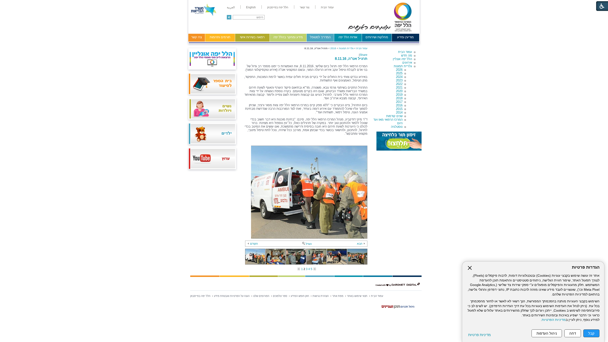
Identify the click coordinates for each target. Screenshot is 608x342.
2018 (399, 98)
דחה (572, 333)
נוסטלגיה (397, 126)
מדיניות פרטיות (479, 335)
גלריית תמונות (403, 66)
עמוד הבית (405, 52)
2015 (399, 109)
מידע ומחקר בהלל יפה (288, 37)
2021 (399, 87)
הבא (359, 243)
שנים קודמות (394, 116)
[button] (229, 17)
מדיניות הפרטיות (554, 320)
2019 (399, 94)
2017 (399, 102)
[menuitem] (327, 7)
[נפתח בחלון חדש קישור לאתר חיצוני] (399, 141)
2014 (399, 112)
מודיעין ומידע (405, 37)
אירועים (407, 62)
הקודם (254, 243)
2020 (399, 91)
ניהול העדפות (547, 333)
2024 (399, 77)
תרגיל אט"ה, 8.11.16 (351, 59)
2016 (399, 105)
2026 (399, 69)
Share (363, 55)
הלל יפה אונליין (402, 59)
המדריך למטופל (320, 37)
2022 (399, 84)
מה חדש (406, 55)
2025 (399, 73)
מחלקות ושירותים (377, 37)
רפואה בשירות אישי (252, 37)
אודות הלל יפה (347, 37)
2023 (399, 80)
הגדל (309, 244)
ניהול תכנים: (407, 306)
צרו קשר (196, 37)
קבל (591, 333)
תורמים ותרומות (220, 37)
